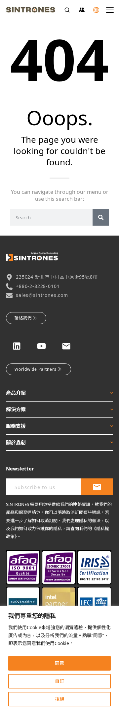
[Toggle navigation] (110, 10)
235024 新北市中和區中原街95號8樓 (57, 277)
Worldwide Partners (36, 369)
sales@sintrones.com (42, 295)
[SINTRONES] (30, 10)
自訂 (59, 681)
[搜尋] (101, 217)
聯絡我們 (23, 318)
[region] (59, 659)
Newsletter (20, 468)
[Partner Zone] (82, 10)
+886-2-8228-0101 (38, 286)
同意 (59, 663)
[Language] (96, 10)
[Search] (67, 10)
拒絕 (59, 699)
